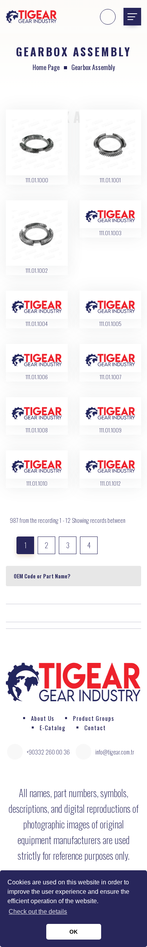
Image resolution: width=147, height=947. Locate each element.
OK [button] (73, 932)
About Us (42, 718)
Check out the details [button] (38, 911)
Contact (95, 727)
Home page (46, 67)
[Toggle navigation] (132, 16)
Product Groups (93, 718)
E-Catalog (52, 727)
